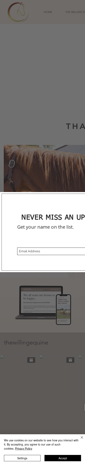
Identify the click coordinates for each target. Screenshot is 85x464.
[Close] (79, 440)
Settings (22, 458)
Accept (63, 458)
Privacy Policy (23, 448)
